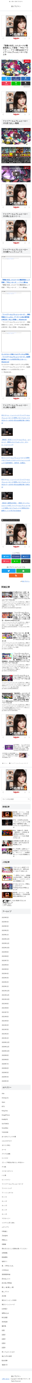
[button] (28, 799)
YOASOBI (5, 1132)
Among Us (5, 1098)
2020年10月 (5, 1051)
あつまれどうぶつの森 (9, 1136)
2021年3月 (5, 1029)
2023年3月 (5, 926)
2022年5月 (5, 969)
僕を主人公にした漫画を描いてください (14, 1248)
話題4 (3, 1343)
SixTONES (5, 1123)
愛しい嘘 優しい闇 (8, 1287)
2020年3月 (5, 1081)
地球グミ (4, 1261)
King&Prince (6, 1115)
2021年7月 (5, 1012)
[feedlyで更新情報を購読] (23, 571)
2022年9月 (5, 952)
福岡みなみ (5, 1313)
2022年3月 (5, 978)
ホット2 (4, 1201)
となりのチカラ (7, 1141)
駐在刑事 (4, 1360)
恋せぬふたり (6, 1278)
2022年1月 (5, 986)
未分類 (4, 1296)
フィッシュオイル (7, 1192)
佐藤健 (4, 1244)
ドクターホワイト (7, 1171)
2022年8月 (5, 956)
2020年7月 (5, 1064)
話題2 (3, 1334)
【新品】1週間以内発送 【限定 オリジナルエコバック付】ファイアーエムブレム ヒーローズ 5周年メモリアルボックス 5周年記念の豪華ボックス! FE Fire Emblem (15, 506)
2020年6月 (5, 1068)
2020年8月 (5, 1059)
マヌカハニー (6, 1218)
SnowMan (5, 1128)
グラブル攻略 (6, 1154)
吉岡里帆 (4, 1253)
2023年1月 (5, 934)
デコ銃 (4, 1167)
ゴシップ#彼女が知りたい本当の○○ (13, 1162)
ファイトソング (7, 1188)
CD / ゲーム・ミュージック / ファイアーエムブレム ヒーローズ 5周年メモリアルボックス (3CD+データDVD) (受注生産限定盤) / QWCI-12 (15, 483)
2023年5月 (5, 917)
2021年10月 (5, 999)
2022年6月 (5, 965)
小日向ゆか (5, 1270)
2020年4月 (5, 1077)
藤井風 (4, 1326)
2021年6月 (5, 1016)
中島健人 (4, 1231)
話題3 (3, 1339)
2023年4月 (5, 922)
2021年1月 (5, 1038)
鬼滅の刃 (4, 1365)
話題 (3, 1330)
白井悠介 (4, 1309)
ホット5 (4, 1214)
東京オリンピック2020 (9, 1300)
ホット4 (4, 1210)
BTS (3, 1106)
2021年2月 (5, 1034)
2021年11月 (5, 995)
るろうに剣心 (6, 1145)
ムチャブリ (5, 1227)
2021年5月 (5, 1021)
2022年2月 (5, 982)
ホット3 (4, 1205)
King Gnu (5, 1110)
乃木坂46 (5, 1235)
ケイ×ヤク (5, 1158)
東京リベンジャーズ (8, 1304)
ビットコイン (6, 1179)
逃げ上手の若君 (7, 1356)
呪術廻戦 (4, 1257)
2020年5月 (5, 1072)
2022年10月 (5, 947)
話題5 (3, 1347)
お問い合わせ (5, 1379)
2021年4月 (5, 1025)
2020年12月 (5, 1042)
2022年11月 (5, 943)
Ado (3, 1093)
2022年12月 (5, 939)
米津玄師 (4, 1322)
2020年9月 (5, 1055)
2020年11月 (5, 1046)
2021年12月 (5, 990)
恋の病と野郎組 (7, 1283)
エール (4, 1149)
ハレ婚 (4, 1175)
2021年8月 (5, 1008)
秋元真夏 (4, 1317)
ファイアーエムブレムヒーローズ (11, 520)
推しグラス (5, 1291)
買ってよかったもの (8, 1352)
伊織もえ (4, 1240)
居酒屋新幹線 (6, 1274)
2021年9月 (5, 1003)
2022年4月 (5, 973)
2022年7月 (5, 960)
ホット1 (4, 1197)
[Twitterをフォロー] (9, 571)
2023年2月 (5, 930)
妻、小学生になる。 (8, 1266)
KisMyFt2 (5, 1119)
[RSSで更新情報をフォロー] (16, 575)
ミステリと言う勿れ (8, 1222)
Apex (3, 1102)
